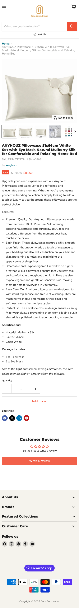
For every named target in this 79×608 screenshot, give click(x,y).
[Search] (72, 26)
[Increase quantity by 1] (35, 389)
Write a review (39, 461)
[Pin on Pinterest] (26, 418)
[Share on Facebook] (5, 418)
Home (6, 43)
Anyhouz (11, 165)
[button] (9, 131)
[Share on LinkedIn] (19, 418)
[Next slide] (75, 132)
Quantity (7, 380)
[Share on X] (12, 418)
